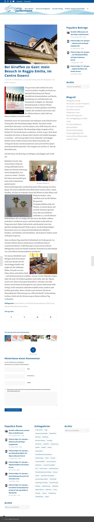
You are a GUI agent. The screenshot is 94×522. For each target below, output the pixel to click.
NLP (36, 468)
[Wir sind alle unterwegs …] (92, 261)
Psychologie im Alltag (41, 483)
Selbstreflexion (39, 489)
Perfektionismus (53, 468)
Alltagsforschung (73, 100)
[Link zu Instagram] (5, 1)
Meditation (38, 465)
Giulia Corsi (50, 303)
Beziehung (45, 437)
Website (29, 382)
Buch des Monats (40, 440)
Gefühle (43, 447)
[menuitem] (19, 1)
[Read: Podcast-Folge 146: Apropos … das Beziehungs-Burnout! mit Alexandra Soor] (6, 474)
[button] (4, 518)
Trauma (44, 493)
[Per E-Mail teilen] (50, 317)
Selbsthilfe (55, 486)
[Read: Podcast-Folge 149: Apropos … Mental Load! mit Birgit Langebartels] (68, 41)
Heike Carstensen (10, 82)
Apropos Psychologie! (41, 433)
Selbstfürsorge (46, 486)
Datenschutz (27, 1)
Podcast (55, 472)
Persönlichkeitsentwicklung (43, 472)
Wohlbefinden (39, 497)
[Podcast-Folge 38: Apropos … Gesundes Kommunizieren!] (21, 338)
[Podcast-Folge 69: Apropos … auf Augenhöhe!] (54, 338)
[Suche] (87, 9)
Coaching (49, 440)
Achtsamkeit (39, 430)
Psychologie (53, 479)
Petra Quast (23, 306)
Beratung (38, 437)
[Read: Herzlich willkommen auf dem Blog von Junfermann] (68, 32)
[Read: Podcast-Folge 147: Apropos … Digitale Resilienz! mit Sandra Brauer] (68, 66)
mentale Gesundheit (49, 465)
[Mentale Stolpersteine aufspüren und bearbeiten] (1, 261)
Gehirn (49, 447)
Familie (37, 447)
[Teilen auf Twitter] (24, 317)
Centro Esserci (20, 303)
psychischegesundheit (41, 479)
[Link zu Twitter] (10, 1)
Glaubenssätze (39, 458)
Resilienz (37, 486)
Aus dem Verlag (31, 80)
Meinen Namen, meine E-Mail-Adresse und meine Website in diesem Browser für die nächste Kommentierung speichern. (28, 390)
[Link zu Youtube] (13, 1)
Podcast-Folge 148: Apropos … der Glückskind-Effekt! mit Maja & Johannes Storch (19, 453)
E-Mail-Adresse (30, 375)
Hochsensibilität (40, 461)
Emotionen (38, 444)
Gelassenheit (39, 451)
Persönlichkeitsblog (74, 130)
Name (28, 369)
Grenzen (52, 458)
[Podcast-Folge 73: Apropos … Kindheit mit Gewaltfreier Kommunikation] (14, 338)
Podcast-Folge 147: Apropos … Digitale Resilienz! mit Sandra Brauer (80, 68)
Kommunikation (51, 461)
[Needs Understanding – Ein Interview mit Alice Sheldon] (8, 338)
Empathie (46, 444)
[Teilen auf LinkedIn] (37, 317)
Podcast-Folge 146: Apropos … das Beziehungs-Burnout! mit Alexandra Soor (19, 476)
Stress (55, 489)
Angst (46, 430)
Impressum (19, 1)
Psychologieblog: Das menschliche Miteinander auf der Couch (76, 136)
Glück (47, 458)
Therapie (37, 493)
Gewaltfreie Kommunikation (35, 303)
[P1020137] (31, 44)
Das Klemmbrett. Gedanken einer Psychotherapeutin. (74, 112)
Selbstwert (49, 489)
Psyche (37, 475)
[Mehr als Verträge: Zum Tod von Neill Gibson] (47, 337)
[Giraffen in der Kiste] (27, 337)
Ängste (47, 497)
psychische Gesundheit (47, 475)
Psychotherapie (53, 483)
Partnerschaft (43, 468)
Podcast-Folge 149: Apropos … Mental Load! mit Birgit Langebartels (80, 43)
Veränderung (52, 493)
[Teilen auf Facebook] (11, 317)
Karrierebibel (71, 127)
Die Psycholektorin (74, 124)
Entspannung (54, 444)
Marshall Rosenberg (12, 306)
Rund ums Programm (44, 80)
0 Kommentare (18, 80)
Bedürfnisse (52, 433)
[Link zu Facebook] (8, 1)
